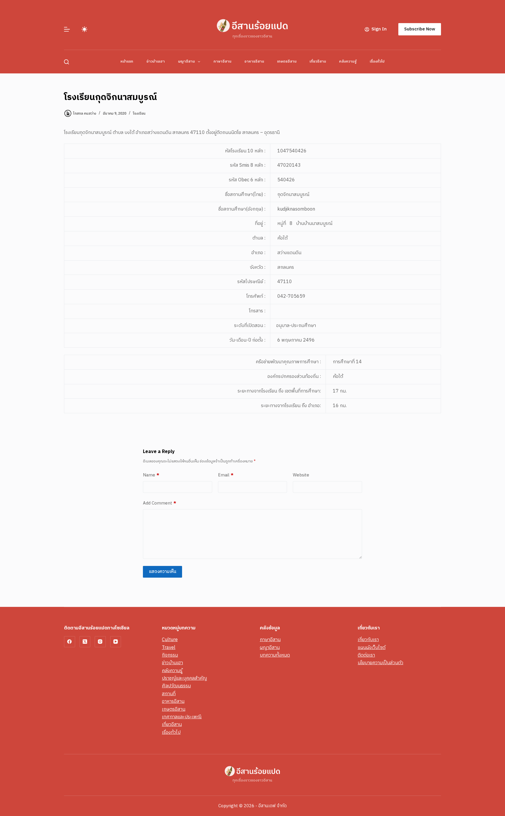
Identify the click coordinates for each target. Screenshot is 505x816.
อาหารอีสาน (254, 61)
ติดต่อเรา (366, 655)
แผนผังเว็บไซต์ (371, 648)
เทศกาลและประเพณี (182, 717)
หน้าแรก (126, 61)
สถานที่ (169, 694)
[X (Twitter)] (85, 641)
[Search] (66, 61)
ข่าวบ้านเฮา (155, 61)
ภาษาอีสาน (222, 61)
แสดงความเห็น (162, 571)
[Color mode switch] (84, 29)
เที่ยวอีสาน (317, 61)
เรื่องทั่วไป (377, 61)
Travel (168, 648)
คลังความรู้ (348, 61)
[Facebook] (69, 641)
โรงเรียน (139, 113)
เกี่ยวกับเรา (368, 640)
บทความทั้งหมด (275, 655)
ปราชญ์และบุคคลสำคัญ (184, 678)
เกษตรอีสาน (286, 61)
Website (301, 475)
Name (151, 475)
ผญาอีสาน (186, 61)
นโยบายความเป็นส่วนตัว (380, 663)
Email (226, 475)
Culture (170, 640)
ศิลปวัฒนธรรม (176, 686)
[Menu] (67, 29)
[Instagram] (100, 641)
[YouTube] (115, 641)
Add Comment (159, 503)
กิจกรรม (170, 655)
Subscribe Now (419, 29)
